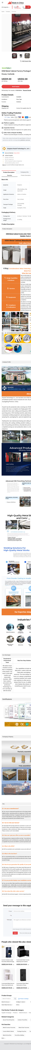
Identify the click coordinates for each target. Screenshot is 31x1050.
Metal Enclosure (5, 1002)
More (3, 1038)
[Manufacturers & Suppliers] (16, 2)
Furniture (8, 11)
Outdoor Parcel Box (22, 1020)
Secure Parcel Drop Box (8, 1020)
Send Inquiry (15, 86)
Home (3, 11)
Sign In (4, 165)
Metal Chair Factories (24, 1027)
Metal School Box (7, 1035)
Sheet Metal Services (7, 1005)
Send (15, 933)
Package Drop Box (21, 1031)
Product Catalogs (24, 998)
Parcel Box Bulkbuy (19, 1035)
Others (17, 1005)
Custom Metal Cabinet (8, 1031)
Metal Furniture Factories (9, 1027)
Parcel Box (14, 11)
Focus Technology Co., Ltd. (20, 1043)
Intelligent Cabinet (20, 1002)
